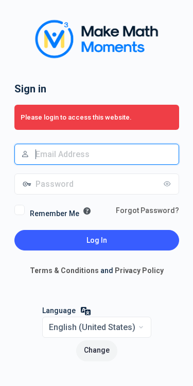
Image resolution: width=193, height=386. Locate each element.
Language (59, 310)
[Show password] (169, 183)
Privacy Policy (139, 270)
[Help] (87, 211)
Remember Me (54, 213)
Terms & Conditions (64, 270)
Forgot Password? (147, 210)
